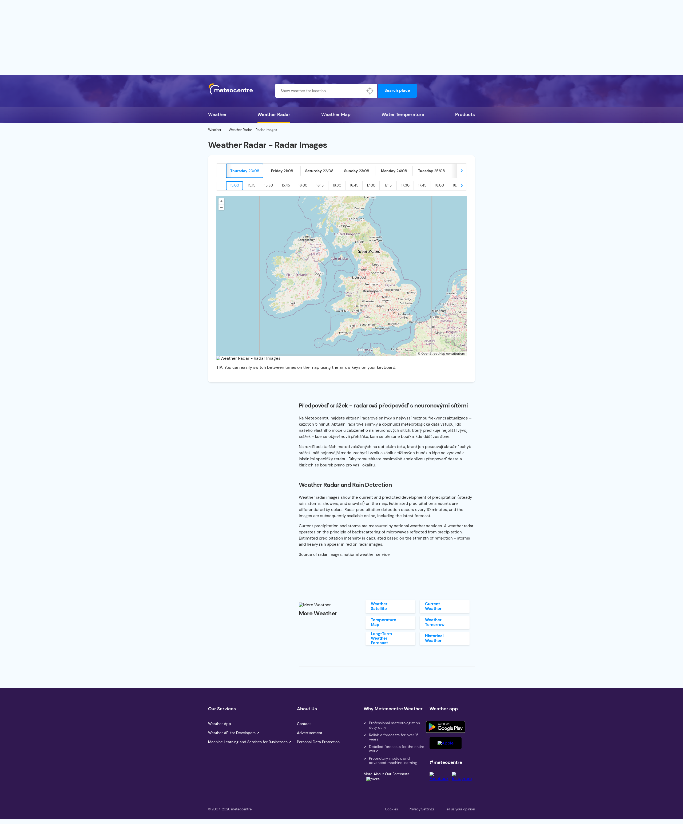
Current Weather (433, 606)
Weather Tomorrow (434, 622)
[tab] (245, 170)
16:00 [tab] (303, 185)
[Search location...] (370, 91)
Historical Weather (434, 638)
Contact (304, 723)
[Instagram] (463, 778)
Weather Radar (273, 114)
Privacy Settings (421, 809)
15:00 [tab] (234, 185)
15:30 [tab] (268, 185)
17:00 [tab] (371, 185)
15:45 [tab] (286, 185)
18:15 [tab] (456, 185)
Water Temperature (403, 114)
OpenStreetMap (433, 353)
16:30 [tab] (337, 185)
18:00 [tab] (439, 185)
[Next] (462, 171)
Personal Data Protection (318, 741)
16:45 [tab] (354, 185)
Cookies (391, 809)
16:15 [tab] (320, 185)
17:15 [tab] (388, 185)
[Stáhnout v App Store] (446, 743)
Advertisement (309, 732)
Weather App (219, 723)
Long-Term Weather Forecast (381, 638)
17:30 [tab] (405, 185)
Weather (217, 114)
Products (465, 114)
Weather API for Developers (232, 732)
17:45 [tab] (422, 185)
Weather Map (336, 114)
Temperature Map (383, 622)
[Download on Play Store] (446, 727)
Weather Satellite (379, 606)
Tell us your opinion (460, 809)
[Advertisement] (341, 37)
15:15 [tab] (251, 185)
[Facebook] (441, 778)
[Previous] (221, 171)
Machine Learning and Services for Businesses (248, 741)
